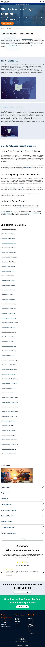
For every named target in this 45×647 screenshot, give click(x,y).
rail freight (22, 40)
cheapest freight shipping (7, 213)
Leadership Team (4, 622)
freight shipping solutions (27, 39)
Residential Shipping (7, 516)
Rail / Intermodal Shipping (9, 533)
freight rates (37, 43)
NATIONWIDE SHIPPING (7, 28)
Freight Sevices (5, 487)
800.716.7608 (36, 213)
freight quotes (30, 42)
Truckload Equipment (7, 527)
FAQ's (16, 623)
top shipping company (12, 45)
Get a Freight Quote (7, 23)
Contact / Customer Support (6, 626)
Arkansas (21, 205)
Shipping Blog (18, 621)
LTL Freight (4, 498)
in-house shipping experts (27, 167)
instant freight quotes (7, 211)
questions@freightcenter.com (33, 633)
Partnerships (3, 624)
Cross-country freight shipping (22, 592)
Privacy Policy (19, 645)
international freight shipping (26, 206)
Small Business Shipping (8, 510)
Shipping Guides (18, 624)
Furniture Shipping (6, 521)
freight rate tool (27, 213)
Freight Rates (5, 493)
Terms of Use (26, 645)
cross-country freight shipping (12, 206)
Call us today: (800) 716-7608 (22, 4)
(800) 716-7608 (30, 618)
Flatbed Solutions (6, 504)
